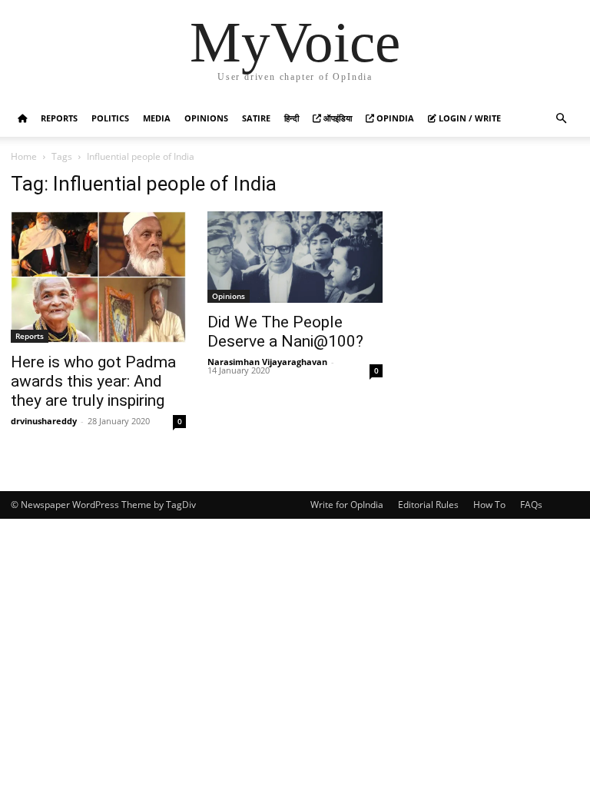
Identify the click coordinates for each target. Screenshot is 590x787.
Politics (110, 118)
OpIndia (394, 118)
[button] (560, 118)
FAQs (531, 504)
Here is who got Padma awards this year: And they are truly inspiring (93, 381)
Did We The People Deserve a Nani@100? (285, 331)
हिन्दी (291, 118)
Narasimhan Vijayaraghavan (267, 361)
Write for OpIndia (346, 504)
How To (489, 504)
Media (157, 118)
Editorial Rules (428, 504)
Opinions (206, 118)
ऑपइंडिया (336, 118)
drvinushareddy (44, 421)
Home (24, 156)
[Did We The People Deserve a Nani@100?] (295, 257)
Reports (59, 118)
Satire (256, 118)
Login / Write (468, 118)
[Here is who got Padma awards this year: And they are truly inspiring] (98, 277)
